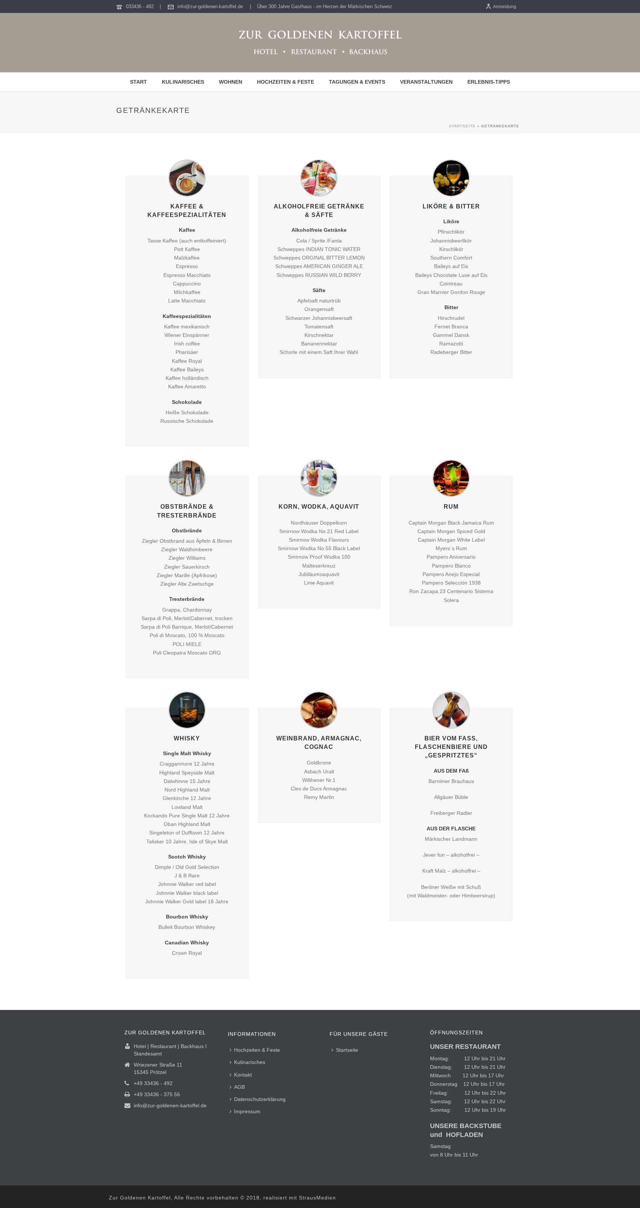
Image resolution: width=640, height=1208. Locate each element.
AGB (239, 1087)
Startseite (462, 126)
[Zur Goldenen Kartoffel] (320, 42)
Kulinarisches (249, 1062)
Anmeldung (504, 6)
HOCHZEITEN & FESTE (285, 82)
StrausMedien (317, 1198)
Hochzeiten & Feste (257, 1050)
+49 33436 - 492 (153, 1083)
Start (138, 82)
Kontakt (243, 1075)
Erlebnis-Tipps (488, 82)
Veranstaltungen (426, 82)
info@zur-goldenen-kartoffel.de (210, 6)
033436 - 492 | (144, 6)
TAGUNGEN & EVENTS (357, 82)
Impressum (247, 1111)
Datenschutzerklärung (260, 1099)
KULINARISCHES (183, 82)
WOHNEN (230, 82)
